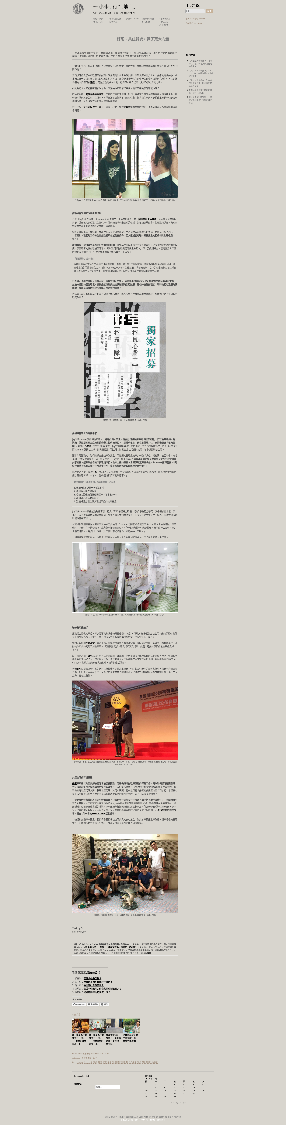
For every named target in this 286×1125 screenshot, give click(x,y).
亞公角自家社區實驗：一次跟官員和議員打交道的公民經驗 (200, 100)
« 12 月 (174, 1102)
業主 (109, 1062)
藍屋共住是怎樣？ (92, 978)
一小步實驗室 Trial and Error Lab (164, 21)
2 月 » (183, 1102)
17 (175, 1090)
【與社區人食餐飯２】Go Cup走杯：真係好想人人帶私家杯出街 (201, 73)
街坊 (139, 1062)
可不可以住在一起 (92, 107)
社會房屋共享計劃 (120, 1062)
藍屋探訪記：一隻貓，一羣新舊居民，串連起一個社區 (110, 947)
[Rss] (198, 5)
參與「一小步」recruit (195, 18)
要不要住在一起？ (89, 1058)
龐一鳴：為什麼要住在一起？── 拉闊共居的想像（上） (96, 1039)
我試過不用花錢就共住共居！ (98, 981)
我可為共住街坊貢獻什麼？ (97, 992)
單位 (95, 1062)
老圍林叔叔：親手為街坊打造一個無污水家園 (130, 1037)
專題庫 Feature (133, 18)
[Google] (193, 5)
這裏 (149, 953)
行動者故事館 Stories (148, 20)
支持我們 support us (194, 23)
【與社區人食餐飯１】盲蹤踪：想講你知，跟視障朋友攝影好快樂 (200, 83)
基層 (100, 1062)
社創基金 (90, 643)
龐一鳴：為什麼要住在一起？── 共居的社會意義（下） (79, 1039)
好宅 (128, 107)
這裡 (92, 82)
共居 (90, 1062)
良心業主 (132, 1062)
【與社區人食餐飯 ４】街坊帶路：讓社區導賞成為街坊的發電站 (200, 63)
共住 (86, 1062)
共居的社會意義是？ (94, 985)
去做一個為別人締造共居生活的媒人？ (103, 988)
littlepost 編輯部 (82, 1053)
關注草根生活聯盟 (95, 94)
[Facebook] (187, 5)
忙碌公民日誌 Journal (115, 20)
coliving (79, 1062)
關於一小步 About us (98, 20)
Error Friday (98, 813)
